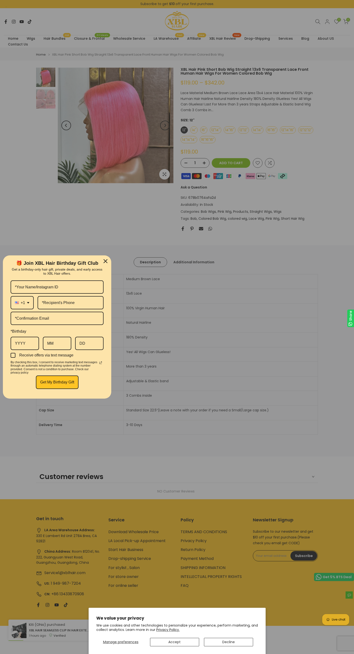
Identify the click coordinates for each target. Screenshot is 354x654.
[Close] (105, 261)
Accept (174, 642)
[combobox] (22, 302)
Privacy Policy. (168, 629)
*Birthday (18, 331)
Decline (228, 642)
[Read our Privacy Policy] (101, 363)
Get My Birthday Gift (57, 382)
